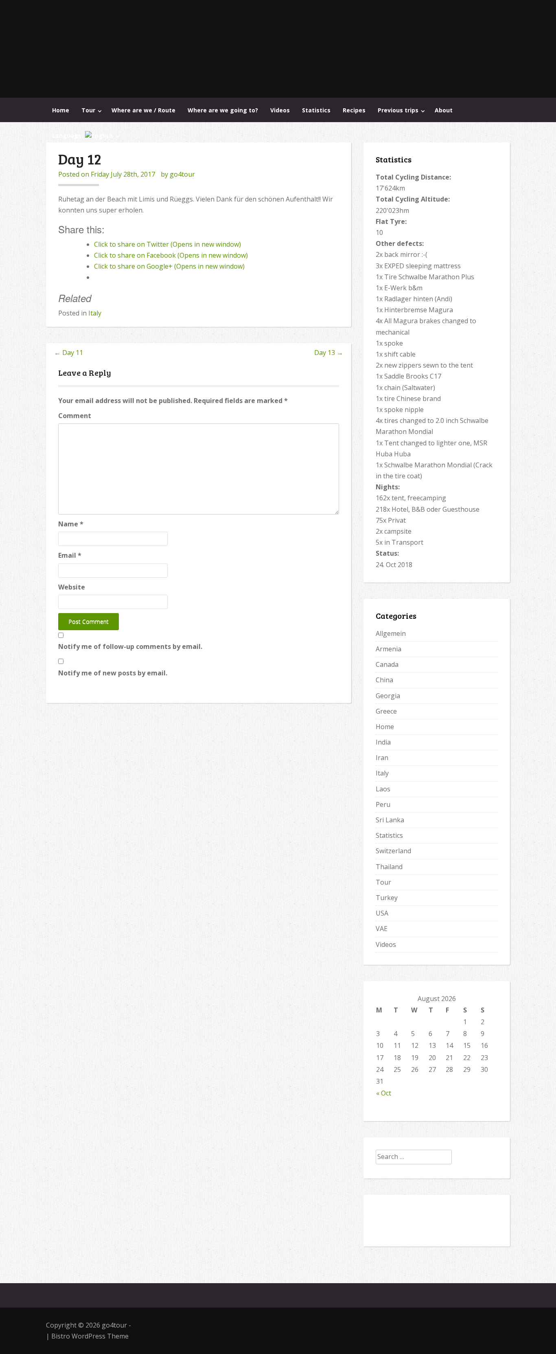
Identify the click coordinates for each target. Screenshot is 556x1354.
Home (60, 110)
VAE (381, 928)
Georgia (388, 695)
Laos (383, 788)
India (383, 742)
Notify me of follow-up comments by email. (130, 646)
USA (382, 913)
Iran (382, 757)
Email (69, 555)
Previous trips (398, 110)
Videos (280, 110)
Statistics (316, 110)
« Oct (383, 1093)
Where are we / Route (143, 110)
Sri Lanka (390, 819)
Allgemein (391, 633)
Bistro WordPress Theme (90, 1336)
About (444, 110)
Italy (94, 313)
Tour (88, 110)
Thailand (389, 866)
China (384, 679)
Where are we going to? (223, 110)
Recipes (354, 110)
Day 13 (328, 352)
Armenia (388, 648)
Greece (386, 711)
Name (70, 523)
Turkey (387, 897)
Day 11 (68, 352)
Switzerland (393, 850)
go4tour (182, 174)
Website (71, 587)
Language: (68, 135)
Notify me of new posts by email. (112, 672)
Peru (383, 804)
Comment (74, 415)
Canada (387, 664)
